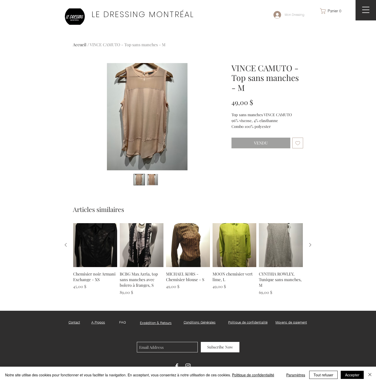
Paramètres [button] (295, 374)
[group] (188, 259)
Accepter (352, 374)
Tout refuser (323, 374)
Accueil (79, 44)
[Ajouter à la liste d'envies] (297, 143)
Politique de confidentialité (253, 374)
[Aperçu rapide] (95, 245)
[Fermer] (370, 375)
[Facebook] (176, 366)
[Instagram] (188, 366)
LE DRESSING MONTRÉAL (143, 14)
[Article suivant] (310, 245)
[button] (333, 11)
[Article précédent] (66, 245)
